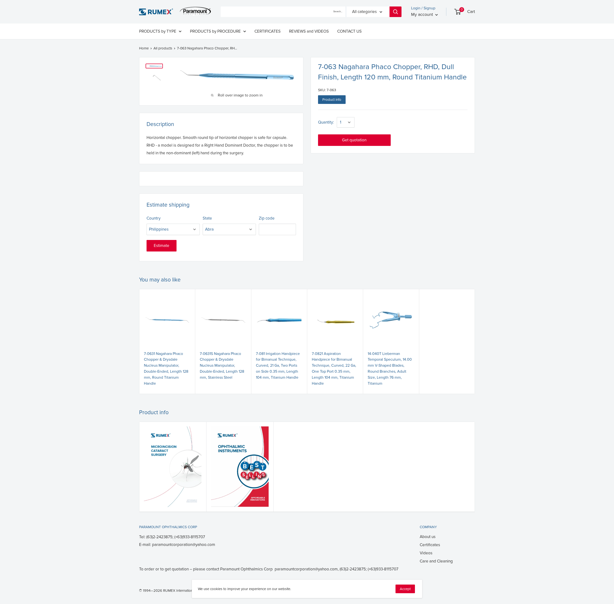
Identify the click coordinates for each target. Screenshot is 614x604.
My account (422, 14)
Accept (405, 589)
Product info (331, 99)
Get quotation (354, 140)
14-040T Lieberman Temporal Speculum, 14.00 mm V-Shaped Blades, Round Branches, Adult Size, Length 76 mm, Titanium (390, 368)
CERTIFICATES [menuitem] (267, 31)
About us (428, 536)
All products (163, 48)
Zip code (267, 218)
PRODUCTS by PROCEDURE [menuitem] (215, 31)
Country (153, 218)
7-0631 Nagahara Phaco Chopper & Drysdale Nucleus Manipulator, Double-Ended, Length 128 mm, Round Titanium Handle (166, 368)
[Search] (395, 11)
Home (144, 48)
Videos (426, 553)
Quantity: (326, 122)
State (207, 218)
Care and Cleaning (436, 561)
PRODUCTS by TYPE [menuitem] (157, 31)
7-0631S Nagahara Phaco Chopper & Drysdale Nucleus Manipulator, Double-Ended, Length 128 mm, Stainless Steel (222, 365)
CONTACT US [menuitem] (349, 31)
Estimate (161, 245)
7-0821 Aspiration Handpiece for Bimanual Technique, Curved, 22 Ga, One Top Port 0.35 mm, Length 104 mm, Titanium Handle (334, 368)
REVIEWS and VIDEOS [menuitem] (309, 31)
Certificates (430, 544)
